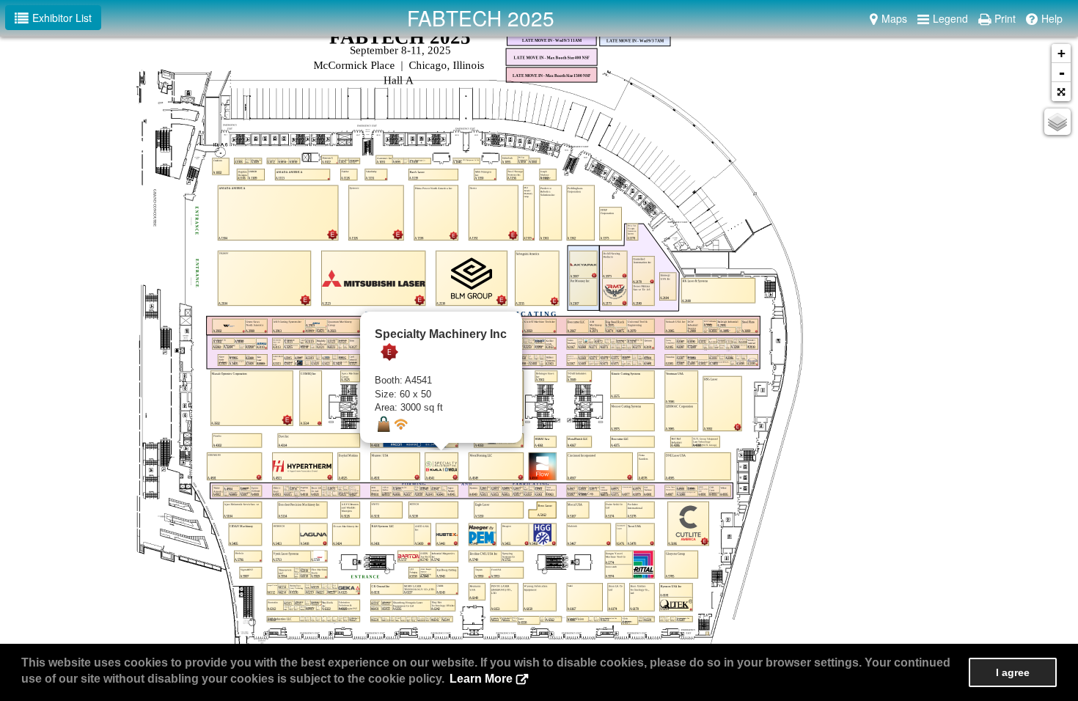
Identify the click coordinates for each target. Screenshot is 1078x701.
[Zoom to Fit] (1061, 91)
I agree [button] (1013, 672)
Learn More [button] (481, 678)
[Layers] (1057, 122)
